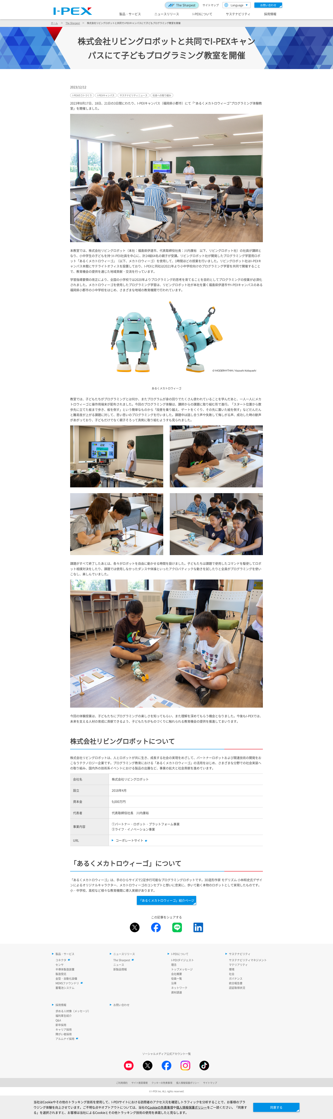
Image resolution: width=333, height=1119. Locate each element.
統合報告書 (235, 983)
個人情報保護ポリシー (191, 1107)
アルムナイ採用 (65, 1039)
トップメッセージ (182, 969)
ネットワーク (179, 988)
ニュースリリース (166, 14)
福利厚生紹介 (64, 1015)
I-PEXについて (202, 14)
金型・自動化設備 (66, 978)
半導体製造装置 (65, 969)
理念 (174, 964)
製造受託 (61, 974)
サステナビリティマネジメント (248, 960)
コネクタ (61, 960)
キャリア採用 (64, 1029)
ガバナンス (235, 978)
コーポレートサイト (129, 840)
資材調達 (176, 992)
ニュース (118, 964)
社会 (231, 974)
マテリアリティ (238, 964)
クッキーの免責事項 (161, 1082)
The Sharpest (185, 5)
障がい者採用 (64, 1034)
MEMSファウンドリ (67, 983)
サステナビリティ (238, 14)
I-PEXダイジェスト (182, 960)
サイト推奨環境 (139, 1082)
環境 (231, 969)
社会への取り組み (162, 95)
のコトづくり (82, 95)
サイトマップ (211, 5)
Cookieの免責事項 (160, 1107)
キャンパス (105, 95)
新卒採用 (61, 1025)
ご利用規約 (122, 1082)
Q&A (58, 1020)
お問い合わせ (121, 1005)
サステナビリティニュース (133, 95)
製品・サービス (130, 14)
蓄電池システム (65, 988)
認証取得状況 (237, 988)
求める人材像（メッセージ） (73, 1011)
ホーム (54, 23)
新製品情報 (120, 969)
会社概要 (176, 974)
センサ (60, 964)
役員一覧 (176, 978)
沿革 (174, 983)
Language (237, 5)
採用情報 (270, 14)
